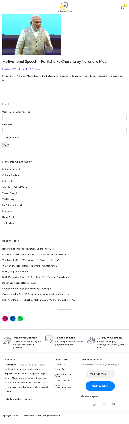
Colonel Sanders (10, 175)
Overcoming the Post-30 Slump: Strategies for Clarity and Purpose (35, 294)
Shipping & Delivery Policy (63, 375)
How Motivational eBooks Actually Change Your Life (28, 248)
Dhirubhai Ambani (11, 169)
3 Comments (36, 69)
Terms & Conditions (63, 380)
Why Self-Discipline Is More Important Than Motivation (29, 265)
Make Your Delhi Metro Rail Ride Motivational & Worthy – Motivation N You (38, 299)
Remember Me (13, 137)
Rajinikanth (7, 181)
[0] (122, 7)
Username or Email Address (16, 111)
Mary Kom (7, 211)
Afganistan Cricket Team (14, 187)
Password (7, 124)
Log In (6, 144)
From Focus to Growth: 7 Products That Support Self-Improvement (35, 254)
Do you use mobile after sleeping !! (19, 282)
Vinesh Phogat (9, 193)
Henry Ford (8, 217)
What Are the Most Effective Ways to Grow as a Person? (30, 260)
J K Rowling (8, 223)
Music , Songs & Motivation (15, 271)
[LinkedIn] (13, 318)
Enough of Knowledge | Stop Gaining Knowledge (26, 288)
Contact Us (59, 364)
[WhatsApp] (20, 318)
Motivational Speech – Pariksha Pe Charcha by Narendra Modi (54, 61)
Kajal (24, 69)
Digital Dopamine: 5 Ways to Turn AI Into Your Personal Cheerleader (36, 277)
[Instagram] (5, 318)
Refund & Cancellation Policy (63, 386)
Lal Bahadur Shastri (12, 205)
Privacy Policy (61, 369)
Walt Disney (8, 199)
